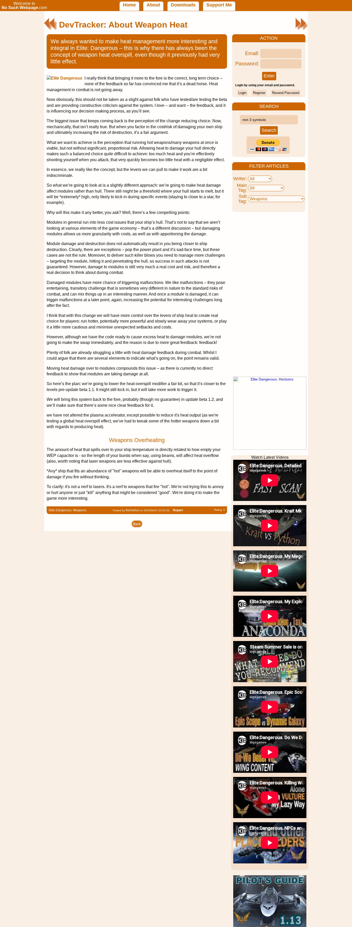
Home (129, 4)
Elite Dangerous (60, 510)
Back (137, 524)
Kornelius (132, 510)
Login (242, 93)
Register (259, 93)
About (153, 4)
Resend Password (285, 93)
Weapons (79, 510)
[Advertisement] (269, 294)
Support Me (219, 4)
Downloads (183, 4)
